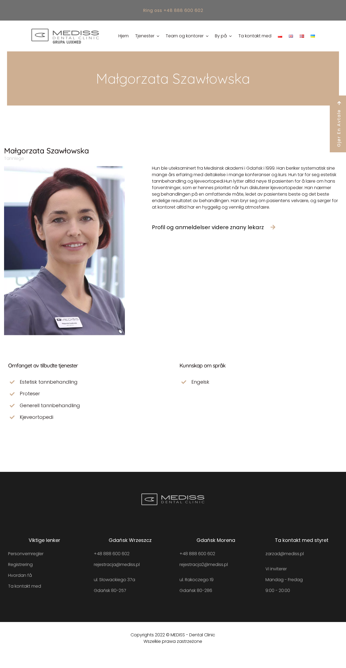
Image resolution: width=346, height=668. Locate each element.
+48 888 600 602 (111, 554)
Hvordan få (20, 575)
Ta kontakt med (24, 586)
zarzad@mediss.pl (284, 554)
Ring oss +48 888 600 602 (173, 10)
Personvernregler (26, 554)
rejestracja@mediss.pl (117, 564)
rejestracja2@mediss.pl (203, 564)
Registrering (20, 564)
